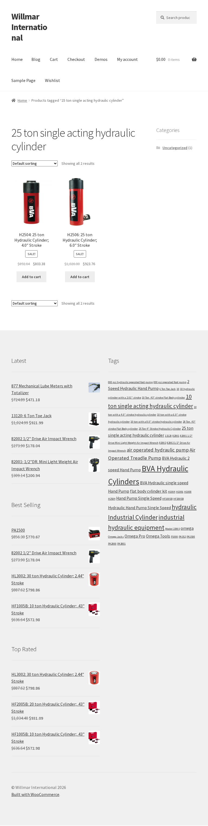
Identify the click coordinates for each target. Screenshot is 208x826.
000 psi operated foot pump (170, 382)
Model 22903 (172, 529)
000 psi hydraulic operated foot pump (130, 382)
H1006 (179, 491)
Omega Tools (158, 536)
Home (17, 59)
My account (127, 59)
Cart (54, 59)
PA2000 (112, 543)
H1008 (187, 491)
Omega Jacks (116, 536)
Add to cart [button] (31, 276)
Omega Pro (135, 536)
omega (187, 528)
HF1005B (167, 499)
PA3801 (121, 543)
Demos (101, 59)
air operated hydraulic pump (158, 450)
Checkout (76, 59)
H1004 (171, 491)
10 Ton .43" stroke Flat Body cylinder (163, 397)
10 (178, 389)
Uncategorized (174, 147)
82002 (162, 443)
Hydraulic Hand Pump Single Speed (139, 507)
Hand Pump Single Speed (138, 498)
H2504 (111, 499)
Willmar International (29, 27)
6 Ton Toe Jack (168, 389)
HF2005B (178, 499)
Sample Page (23, 80)
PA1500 (191, 536)
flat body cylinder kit (148, 491)
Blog (35, 59)
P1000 (174, 536)
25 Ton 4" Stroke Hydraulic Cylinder (160, 428)
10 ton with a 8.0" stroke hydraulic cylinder (156, 421)
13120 (168, 435)
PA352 (182, 536)
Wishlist (52, 80)
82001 (176, 435)
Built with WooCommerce (35, 794)
